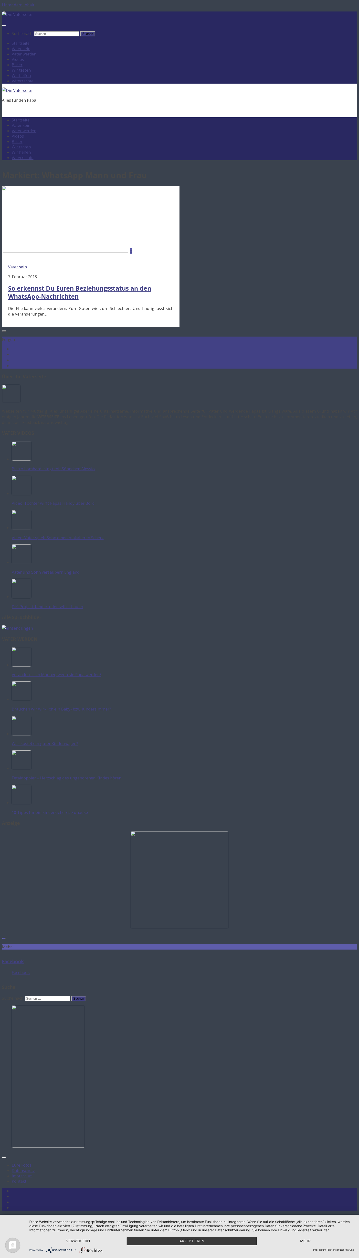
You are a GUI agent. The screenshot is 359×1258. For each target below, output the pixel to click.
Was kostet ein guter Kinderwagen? (45, 743)
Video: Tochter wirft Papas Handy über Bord (53, 503)
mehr (305, 1241)
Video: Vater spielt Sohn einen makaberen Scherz (58, 537)
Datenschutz (23, 1170)
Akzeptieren (192, 1241)
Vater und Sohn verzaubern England (46, 572)
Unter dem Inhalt (18, 5)
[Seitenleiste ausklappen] (4, 331)
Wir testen (21, 70)
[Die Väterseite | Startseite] (17, 14)
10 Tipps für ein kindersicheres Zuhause (50, 812)
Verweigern (78, 1241)
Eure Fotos (22, 1165)
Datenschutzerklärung (341, 1249)
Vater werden (24, 54)
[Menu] (4, 25)
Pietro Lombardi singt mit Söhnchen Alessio (53, 468)
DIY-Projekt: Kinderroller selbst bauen (47, 606)
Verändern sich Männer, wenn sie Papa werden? (56, 674)
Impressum (22, 1176)
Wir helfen (21, 75)
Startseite (21, 43)
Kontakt (19, 1181)
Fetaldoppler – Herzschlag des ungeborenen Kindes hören (66, 778)
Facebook (13, 961)
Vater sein (21, 48)
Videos (18, 59)
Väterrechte (22, 81)
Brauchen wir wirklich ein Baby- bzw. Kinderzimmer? (61, 709)
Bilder (17, 64)
